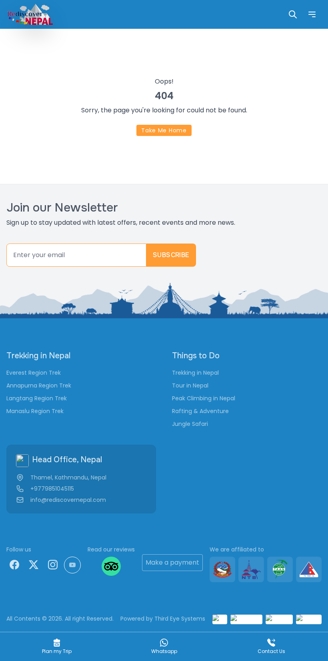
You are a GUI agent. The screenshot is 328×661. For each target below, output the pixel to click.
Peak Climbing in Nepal (203, 398)
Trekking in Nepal (195, 373)
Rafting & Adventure (200, 411)
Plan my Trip (57, 651)
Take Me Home (163, 130)
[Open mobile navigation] (312, 14)
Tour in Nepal (190, 385)
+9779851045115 (52, 489)
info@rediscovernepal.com (68, 500)
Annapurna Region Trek (38, 385)
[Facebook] (14, 565)
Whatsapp (164, 651)
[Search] (292, 14)
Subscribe (171, 255)
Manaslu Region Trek (35, 411)
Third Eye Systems (179, 619)
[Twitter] (34, 565)
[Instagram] (53, 565)
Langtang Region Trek (36, 398)
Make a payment (172, 562)
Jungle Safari (190, 424)
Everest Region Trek (33, 373)
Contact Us (271, 651)
